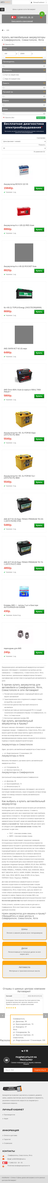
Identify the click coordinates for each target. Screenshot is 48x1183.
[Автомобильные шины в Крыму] (2, 30)
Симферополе (38, 713)
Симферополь (13, 1155)
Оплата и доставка (10, 1135)
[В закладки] (41, 171)
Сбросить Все (9, 44)
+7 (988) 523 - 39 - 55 (15, 1163)
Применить (41, 118)
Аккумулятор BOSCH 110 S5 (16, 184)
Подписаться (40, 1070)
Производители (9, 1115)
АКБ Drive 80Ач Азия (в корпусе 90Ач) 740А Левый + (22, 391)
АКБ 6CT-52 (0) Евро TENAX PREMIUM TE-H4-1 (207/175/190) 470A (24, 520)
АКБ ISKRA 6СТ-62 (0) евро (15, 348)
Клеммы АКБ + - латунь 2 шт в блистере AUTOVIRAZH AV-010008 (21, 606)
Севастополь (23, 1155)
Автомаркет (20, 727)
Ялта (30, 1155)
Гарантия (7, 1139)
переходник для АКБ (12, 648)
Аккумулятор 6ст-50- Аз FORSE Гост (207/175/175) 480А (19, 477)
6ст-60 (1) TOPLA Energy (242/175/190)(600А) (23, 307)
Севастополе (15, 715)
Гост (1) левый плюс (12, 75)
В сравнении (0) (39, 152)
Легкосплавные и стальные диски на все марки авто (24, 951)
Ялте (6, 715)
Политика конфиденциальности (19, 1166)
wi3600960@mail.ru (19, 1159)
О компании (8, 1143)
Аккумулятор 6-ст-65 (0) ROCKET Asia (20, 266)
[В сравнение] (41, 175)
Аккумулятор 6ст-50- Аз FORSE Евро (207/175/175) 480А (20, 434)
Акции (6, 1118)
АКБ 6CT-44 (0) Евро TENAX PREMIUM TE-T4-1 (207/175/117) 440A (23, 563)
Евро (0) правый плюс (12, 79)
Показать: (42, 145)
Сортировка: (41, 138)
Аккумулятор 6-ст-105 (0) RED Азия (19, 225)
